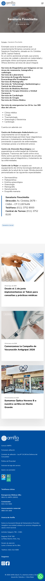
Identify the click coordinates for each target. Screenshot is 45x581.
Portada (4, 42)
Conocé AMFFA (6, 446)
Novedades (22, 14)
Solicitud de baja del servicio (10, 466)
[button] (42, 3)
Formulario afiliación (8, 450)
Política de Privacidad (8, 461)
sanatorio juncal (7, 225)
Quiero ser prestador (8, 470)
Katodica (21, 577)
